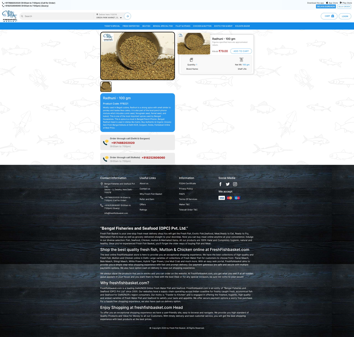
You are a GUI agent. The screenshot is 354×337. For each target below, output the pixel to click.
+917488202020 (123, 143)
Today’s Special (112, 26)
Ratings (143, 210)
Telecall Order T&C (188, 210)
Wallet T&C (184, 204)
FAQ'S (182, 194)
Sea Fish (146, 26)
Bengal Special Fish (163, 26)
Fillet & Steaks (183, 26)
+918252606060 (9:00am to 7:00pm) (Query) (26, 6)
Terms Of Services (188, 199)
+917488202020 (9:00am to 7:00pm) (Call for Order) (29, 3)
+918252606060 (153, 157)
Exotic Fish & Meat (223, 26)
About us (144, 183)
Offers (143, 204)
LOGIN (345, 16)
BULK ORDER (344, 7)
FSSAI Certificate (187, 183)
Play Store (347, 3)
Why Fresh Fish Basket (151, 194)
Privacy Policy (186, 188)
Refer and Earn (147, 199)
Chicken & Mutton (202, 26)
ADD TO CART (241, 51)
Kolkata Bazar (242, 26)
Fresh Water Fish (131, 26)
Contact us (145, 188)
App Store (333, 3)
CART (328, 16)
